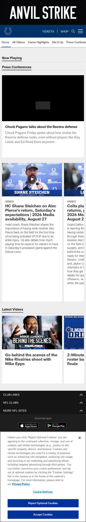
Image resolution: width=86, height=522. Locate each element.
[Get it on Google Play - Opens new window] (56, 427)
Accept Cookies (43, 514)
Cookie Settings (43, 491)
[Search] (73, 31)
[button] (43, 105)
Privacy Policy (52, 484)
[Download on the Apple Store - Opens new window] (29, 426)
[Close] (79, 441)
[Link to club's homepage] (8, 29)
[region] (43, 478)
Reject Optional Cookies (43, 503)
